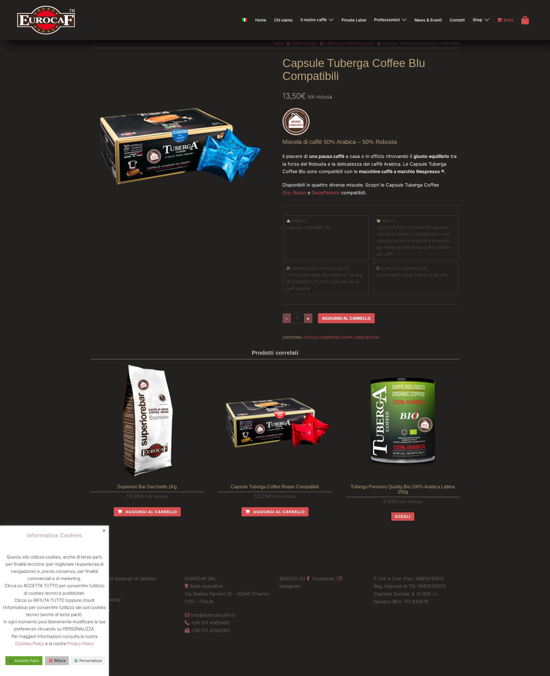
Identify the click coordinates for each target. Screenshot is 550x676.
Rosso (299, 192)
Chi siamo (283, 19)
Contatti (457, 19)
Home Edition (304, 43)
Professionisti (387, 19)
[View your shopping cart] (525, 20)
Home (260, 19)
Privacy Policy (80, 643)
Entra (507, 19)
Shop (477, 19)
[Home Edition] (296, 121)
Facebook (322, 578)
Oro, (287, 192)
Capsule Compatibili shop (349, 43)
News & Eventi (428, 19)
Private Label (353, 19)
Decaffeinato (326, 192)
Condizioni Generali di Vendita (123, 578)
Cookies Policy (29, 643)
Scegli (402, 516)
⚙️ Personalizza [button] (88, 660)
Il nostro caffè (313, 19)
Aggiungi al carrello (346, 318)
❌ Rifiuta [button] (56, 660)
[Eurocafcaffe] (46, 19)
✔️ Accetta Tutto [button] (24, 660)
